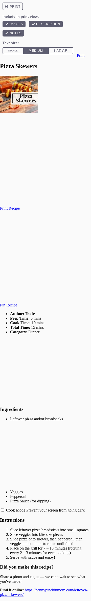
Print (80, 55)
